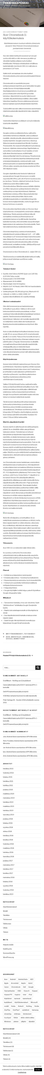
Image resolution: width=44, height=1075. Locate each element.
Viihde (5, 928)
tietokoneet (27, 1014)
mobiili (6, 1006)
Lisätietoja (22, 1072)
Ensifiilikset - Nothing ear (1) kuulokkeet (17, 715)
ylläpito (23, 1022)
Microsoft (34, 1002)
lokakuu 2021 (7, 777)
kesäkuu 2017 (8, 873)
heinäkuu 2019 (8, 802)
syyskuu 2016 (8, 886)
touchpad (7, 1018)
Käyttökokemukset (14, 634)
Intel (24, 995)
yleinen (16, 1022)
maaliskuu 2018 (8, 848)
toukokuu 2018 (8, 844)
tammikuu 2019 (8, 815)
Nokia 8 (20, 1006)
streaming (7, 1014)
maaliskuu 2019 (8, 806)
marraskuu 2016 (8, 877)
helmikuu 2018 (8, 852)
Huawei (34, 991)
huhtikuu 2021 (8, 785)
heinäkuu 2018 (8, 836)
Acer (8, 637)
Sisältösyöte (7, 949)
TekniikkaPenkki (16, 3)
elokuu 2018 (7, 831)
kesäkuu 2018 (8, 840)
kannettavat (19, 638)
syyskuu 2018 (8, 827)
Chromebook (28, 637)
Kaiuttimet (8, 998)
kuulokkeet (8, 1002)
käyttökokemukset (21, 1002)
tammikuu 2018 (8, 856)
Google (9, 638)
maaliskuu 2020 (8, 794)
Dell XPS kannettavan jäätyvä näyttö (15, 692)
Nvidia (36, 1006)
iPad (30, 995)
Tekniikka (6, 915)
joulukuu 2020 (8, 790)
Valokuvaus (7, 924)
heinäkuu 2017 (8, 869)
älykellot (32, 1022)
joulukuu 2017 (8, 861)
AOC (31, 979)
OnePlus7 (16, 1010)
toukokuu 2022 (8, 773)
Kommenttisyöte (9, 953)
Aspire (23, 983)
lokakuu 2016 (7, 882)
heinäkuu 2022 (8, 769)
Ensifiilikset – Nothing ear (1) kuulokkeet (17, 681)
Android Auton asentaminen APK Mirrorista (22, 737)
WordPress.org (8, 957)
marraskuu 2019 (8, 798)
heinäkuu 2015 (8, 894)
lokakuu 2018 (7, 823)
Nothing (29, 1006)
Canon (6, 987)
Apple (6, 983)
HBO (19, 991)
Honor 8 (26, 991)
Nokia (13, 1006)
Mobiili (5, 911)
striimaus (17, 1014)
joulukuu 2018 (8, 819)
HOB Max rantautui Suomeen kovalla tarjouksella (20, 696)
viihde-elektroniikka (27, 1018)
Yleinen (5, 932)
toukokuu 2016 (8, 890)
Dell (24, 987)
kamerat (17, 998)
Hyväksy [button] (38, 1069)
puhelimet (25, 1010)
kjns (26, 32)
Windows (7, 1022)
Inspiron (17, 995)
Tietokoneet (30, 634)
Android (13, 979)
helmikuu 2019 (8, 810)
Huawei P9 (8, 995)
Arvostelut (16, 637)
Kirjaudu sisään (8, 945)
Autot (30, 983)
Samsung (35, 1010)
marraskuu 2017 (8, 865)
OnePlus (7, 1010)
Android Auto (23, 979)
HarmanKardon (9, 991)
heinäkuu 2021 (8, 781)
